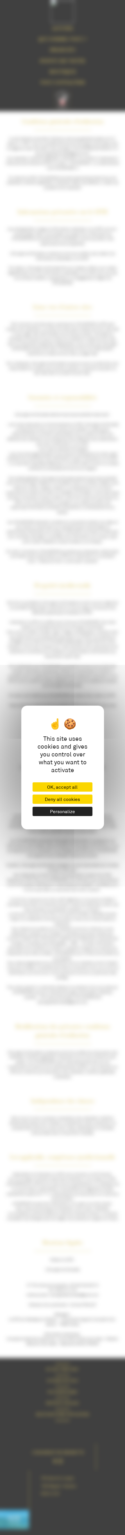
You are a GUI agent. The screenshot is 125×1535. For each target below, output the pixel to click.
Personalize (62, 811)
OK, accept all (62, 787)
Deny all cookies (62, 799)
